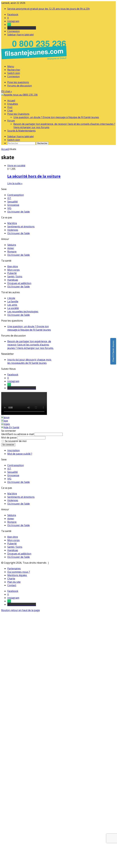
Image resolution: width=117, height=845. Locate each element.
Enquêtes (12, 104)
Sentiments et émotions (21, 226)
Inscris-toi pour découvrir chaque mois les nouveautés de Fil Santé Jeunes (29, 361)
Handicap (12, 280)
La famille (12, 301)
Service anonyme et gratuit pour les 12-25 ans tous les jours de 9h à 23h (48, 8)
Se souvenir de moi (16, 441)
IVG (9, 208)
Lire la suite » (14, 183)
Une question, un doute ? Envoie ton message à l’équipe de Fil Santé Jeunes (56, 117)
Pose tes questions (18, 82)
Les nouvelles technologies (22, 311)
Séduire (11, 244)
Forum (11, 120)
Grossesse (13, 205)
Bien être (12, 266)
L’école (11, 298)
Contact (11, 585)
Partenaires (14, 568)
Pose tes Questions (18, 114)
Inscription (13, 450)
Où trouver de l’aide (18, 211)
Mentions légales (17, 575)
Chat (10, 110)
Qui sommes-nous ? (18, 572)
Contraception (15, 195)
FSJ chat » (6, 91)
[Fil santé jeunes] (19, 94)
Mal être (12, 223)
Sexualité (12, 201)
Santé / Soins (14, 276)
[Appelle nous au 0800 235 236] (34, 60)
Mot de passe (9, 437)
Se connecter (8, 445)
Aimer (10, 248)
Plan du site (14, 582)
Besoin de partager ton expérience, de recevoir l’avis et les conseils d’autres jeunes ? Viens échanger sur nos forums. (30, 345)
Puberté (12, 273)
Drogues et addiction (19, 283)
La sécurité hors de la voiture (33, 176)
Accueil (11, 100)
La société (13, 308)
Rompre (11, 251)
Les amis (12, 304)
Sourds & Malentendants (21, 130)
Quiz (9, 107)
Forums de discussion (19, 85)
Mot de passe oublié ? (19, 453)
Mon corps (13, 269)
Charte (11, 578)
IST (9, 198)
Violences (12, 230)
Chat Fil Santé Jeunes (113, 351)
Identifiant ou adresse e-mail (17, 434)
